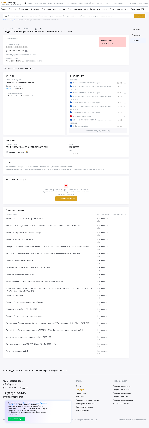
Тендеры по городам (121, 389)
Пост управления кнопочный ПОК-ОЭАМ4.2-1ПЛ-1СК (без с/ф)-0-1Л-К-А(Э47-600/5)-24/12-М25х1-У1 (47, 246)
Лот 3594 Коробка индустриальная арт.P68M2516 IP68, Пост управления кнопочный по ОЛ (44, 330)
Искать (140, 16)
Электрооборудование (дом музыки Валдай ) (25, 218)
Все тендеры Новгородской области (21, 54)
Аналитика (23, 9)
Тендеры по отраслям (122, 393)
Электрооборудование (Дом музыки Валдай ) (25, 302)
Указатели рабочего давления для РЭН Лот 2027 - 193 (28, 337)
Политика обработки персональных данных (78, 420)
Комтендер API (137, 9)
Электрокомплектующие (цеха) (19, 239)
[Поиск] (25, 3)
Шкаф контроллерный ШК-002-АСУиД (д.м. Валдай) (28, 267)
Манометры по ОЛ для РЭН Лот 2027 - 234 (23, 309)
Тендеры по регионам (122, 386)
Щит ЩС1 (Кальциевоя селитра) (19, 260)
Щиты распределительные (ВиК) (20, 274)
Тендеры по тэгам (120, 396)
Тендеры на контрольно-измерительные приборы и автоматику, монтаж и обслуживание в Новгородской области (55, 169)
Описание (136, 29)
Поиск (3, 9)
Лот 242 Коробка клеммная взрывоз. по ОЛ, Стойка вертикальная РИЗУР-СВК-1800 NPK (43, 253)
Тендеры (12, 9)
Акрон (8, 88)
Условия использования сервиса (132, 420)
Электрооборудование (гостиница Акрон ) (24, 316)
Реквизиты (136, 35)
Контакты (35, 9)
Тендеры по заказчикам (123, 400)
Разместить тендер (98, 9)
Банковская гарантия (119, 9)
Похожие (135, 40)
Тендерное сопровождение (54, 9)
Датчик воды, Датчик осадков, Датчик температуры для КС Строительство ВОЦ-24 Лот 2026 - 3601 (48, 323)
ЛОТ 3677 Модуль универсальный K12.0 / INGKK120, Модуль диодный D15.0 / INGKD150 (43, 225)
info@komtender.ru (13, 396)
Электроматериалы (14, 295)
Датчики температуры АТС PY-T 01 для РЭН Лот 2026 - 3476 (31, 344)
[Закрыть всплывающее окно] (68, 403)
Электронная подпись (78, 9)
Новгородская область (34, 61)
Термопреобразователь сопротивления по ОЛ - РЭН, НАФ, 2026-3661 (35, 281)
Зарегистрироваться (65, 198)
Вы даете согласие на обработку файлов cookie (27, 404)
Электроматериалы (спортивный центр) (23, 232)
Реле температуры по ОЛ (17, 351)
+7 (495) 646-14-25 (14, 393)
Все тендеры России (121, 403)
